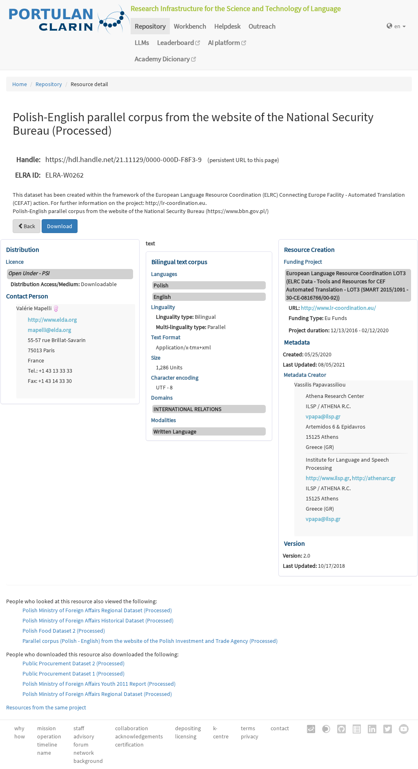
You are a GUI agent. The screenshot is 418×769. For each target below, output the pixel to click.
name (44, 752)
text (150, 243)
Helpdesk (227, 26)
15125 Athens (322, 436)
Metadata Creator (305, 374)
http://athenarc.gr (374, 478)
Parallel (191, 327)
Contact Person (27, 296)
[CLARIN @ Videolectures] (323, 728)
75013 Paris (41, 350)
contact (280, 728)
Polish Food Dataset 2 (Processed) (63, 630)
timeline (47, 744)
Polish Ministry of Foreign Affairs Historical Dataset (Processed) (97, 620)
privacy (249, 736)
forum (81, 744)
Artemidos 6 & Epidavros (335, 426)
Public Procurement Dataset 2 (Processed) (73, 663)
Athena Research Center (335, 396)
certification (129, 744)
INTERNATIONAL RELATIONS (187, 409)
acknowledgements (139, 736)
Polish (161, 285)
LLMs (142, 42)
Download (59, 226)
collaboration (131, 728)
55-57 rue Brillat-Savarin (57, 340)
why (19, 728)
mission (46, 728)
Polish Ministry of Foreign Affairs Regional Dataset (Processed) (97, 610)
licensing (185, 736)
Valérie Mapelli (34, 308)
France (36, 360)
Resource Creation (309, 249)
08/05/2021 (314, 364)
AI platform (224, 42)
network (83, 752)
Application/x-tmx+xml (184, 347)
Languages (164, 274)
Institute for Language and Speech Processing (347, 463)
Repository (150, 26)
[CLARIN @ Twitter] (385, 728)
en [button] (398, 26)
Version (294, 543)
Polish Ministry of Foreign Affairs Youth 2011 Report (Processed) (99, 683)
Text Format (165, 337)
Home (19, 84)
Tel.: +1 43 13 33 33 (50, 370)
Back (29, 226)
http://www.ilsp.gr (327, 478)
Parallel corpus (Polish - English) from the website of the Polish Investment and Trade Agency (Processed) (150, 641)
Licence (15, 261)
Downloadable (64, 284)
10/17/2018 (314, 565)
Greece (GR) (320, 447)
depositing (188, 728)
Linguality (163, 307)
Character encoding (174, 377)
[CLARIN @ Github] (338, 728)
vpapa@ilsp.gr (323, 416)
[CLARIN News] (354, 728)
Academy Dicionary (163, 58)
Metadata (297, 342)
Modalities (163, 420)
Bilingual (186, 316)
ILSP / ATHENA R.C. (328, 406)
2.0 (296, 555)
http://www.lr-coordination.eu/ (338, 307)
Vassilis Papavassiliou (320, 384)
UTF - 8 (164, 387)
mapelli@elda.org (49, 329)
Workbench (190, 26)
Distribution (22, 249)
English (162, 296)
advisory (83, 736)
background (88, 761)
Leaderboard (176, 42)
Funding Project (303, 261)
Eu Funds (318, 318)
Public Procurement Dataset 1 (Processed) (73, 673)
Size (155, 357)
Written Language (174, 431)
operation (49, 736)
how (19, 736)
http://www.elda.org (52, 319)
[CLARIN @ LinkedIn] (369, 728)
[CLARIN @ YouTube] (401, 728)
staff (78, 728)
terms (248, 728)
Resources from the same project (46, 707)
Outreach (262, 26)
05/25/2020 (307, 354)
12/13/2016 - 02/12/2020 (339, 330)
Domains (162, 397)
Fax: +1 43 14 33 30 (50, 380)
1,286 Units (169, 367)
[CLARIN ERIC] (308, 728)
